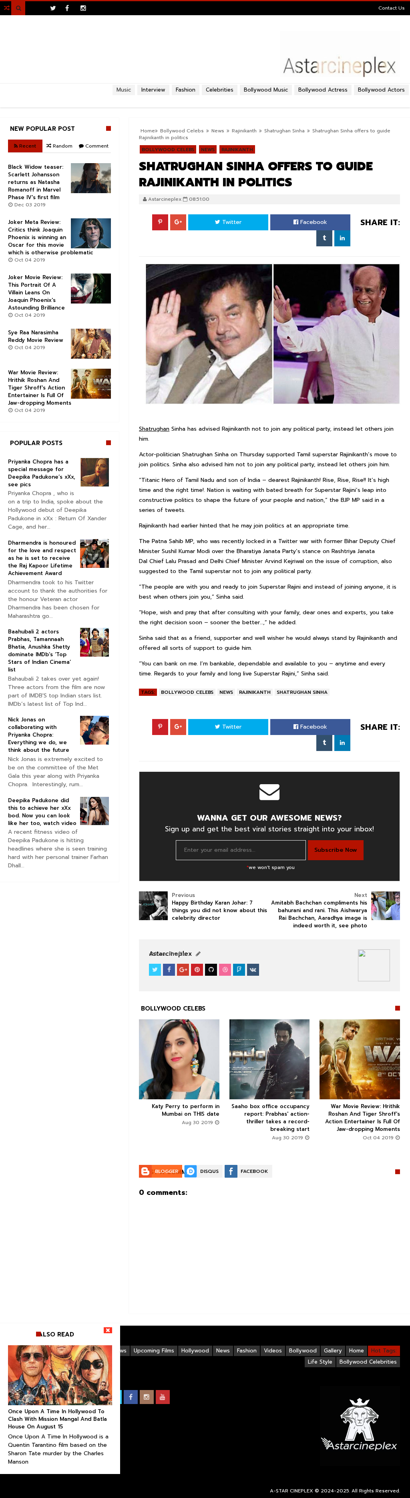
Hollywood (195, 1350)
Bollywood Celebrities (368, 1362)
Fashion (247, 1350)
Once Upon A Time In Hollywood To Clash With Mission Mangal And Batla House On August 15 (57, 1419)
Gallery (333, 1350)
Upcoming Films (154, 1350)
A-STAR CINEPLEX (291, 1490)
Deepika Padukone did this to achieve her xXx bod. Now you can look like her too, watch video (42, 812)
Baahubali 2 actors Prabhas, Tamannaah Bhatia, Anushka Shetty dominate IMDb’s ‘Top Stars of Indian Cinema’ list (39, 650)
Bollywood (303, 1350)
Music (124, 90)
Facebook (312, 222)
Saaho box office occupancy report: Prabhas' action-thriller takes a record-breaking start (270, 1118)
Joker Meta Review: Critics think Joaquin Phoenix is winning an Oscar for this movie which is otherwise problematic (50, 237)
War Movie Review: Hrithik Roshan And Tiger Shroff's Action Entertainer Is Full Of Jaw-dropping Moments (362, 1118)
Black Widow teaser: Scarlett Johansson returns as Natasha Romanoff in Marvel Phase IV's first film (35, 182)
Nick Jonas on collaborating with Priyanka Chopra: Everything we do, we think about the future (38, 735)
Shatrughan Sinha (302, 692)
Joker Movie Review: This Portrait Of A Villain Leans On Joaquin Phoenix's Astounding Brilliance (36, 293)
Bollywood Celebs (187, 692)
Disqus (209, 1171)
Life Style (320, 1362)
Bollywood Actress (323, 90)
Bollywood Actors (381, 90)
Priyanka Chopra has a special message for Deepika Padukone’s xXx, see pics (41, 473)
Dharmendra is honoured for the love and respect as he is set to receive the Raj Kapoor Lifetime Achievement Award (42, 558)
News (226, 692)
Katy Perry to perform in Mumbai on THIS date (185, 1110)
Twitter (230, 222)
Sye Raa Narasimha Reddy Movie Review (35, 336)
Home (356, 1350)
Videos (273, 1350)
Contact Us (391, 8)
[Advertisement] (205, 98)
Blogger (166, 1171)
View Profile (169, 954)
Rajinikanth (255, 692)
